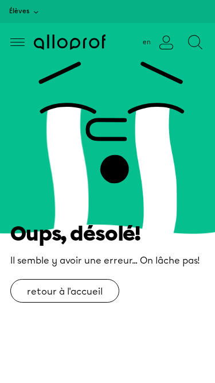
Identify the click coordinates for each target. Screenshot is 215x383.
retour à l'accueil (65, 291)
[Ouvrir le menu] (17, 42)
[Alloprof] (69, 42)
